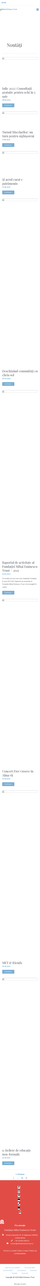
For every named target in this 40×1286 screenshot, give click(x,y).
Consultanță (21, 1270)
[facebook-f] (20, 1187)
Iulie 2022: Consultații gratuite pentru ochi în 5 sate (18, 92)
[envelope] (20, 1208)
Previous (20, 1174)
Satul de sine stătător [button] (12, 1268)
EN (2, 2)
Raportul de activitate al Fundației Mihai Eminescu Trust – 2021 (19, 566)
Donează (25, 1273)
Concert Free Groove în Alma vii (17, 773)
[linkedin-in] (20, 1212)
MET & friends (12, 963)
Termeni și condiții (9, 1251)
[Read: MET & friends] (20, 874)
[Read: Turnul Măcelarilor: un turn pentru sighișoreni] (20, 119)
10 (22, 1178)
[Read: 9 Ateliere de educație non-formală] (20, 1062)
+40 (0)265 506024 (22, 1241)
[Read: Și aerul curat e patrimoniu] (20, 163)
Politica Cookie (22, 1251)
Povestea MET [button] (30, 1268)
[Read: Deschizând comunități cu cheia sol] (20, 282)
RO (5, 2)
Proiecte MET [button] (8, 1270)
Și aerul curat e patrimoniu (12, 181)
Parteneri (33, 1270)
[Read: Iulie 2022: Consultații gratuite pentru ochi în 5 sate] (20, 70)
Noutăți (14, 1273)
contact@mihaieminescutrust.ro (21, 1243)
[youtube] (20, 1200)
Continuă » (8, 105)
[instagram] (20, 1191)
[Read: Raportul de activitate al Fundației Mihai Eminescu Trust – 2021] (20, 474)
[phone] (20, 1204)
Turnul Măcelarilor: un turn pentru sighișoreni (18, 134)
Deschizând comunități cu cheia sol (20, 373)
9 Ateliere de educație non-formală (16, 1152)
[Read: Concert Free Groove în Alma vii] (20, 683)
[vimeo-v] (20, 1196)
